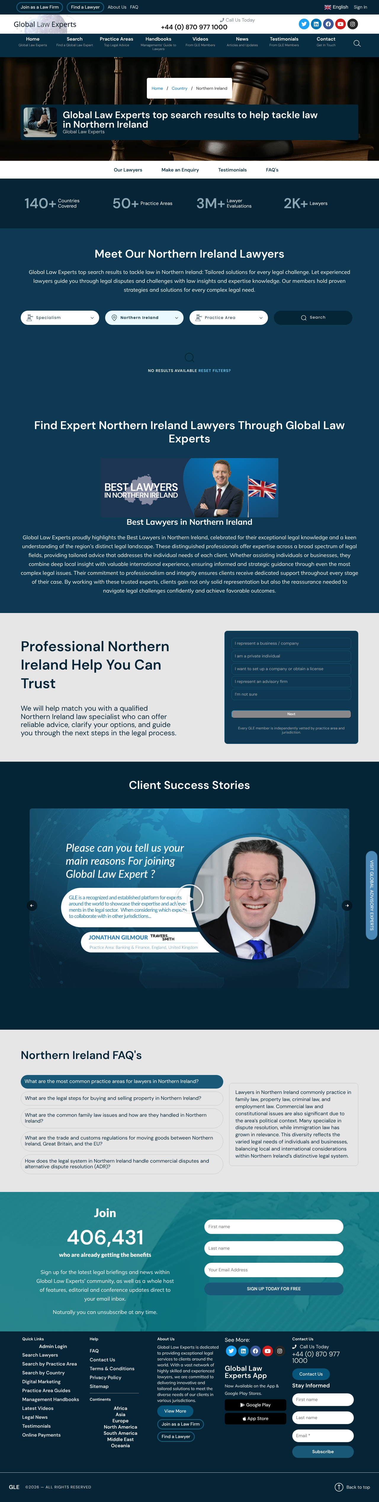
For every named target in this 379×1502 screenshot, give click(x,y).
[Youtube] (340, 24)
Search (318, 317)
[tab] (122, 1082)
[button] (189, 898)
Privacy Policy (105, 1377)
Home (157, 88)
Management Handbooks (50, 1399)
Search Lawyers (40, 1355)
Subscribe (323, 1452)
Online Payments (41, 1435)
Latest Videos (38, 1408)
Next (292, 714)
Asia (121, 1414)
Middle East (120, 1439)
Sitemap (99, 1386)
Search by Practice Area (49, 1364)
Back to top (358, 1487)
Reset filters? (214, 370)
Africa (120, 1408)
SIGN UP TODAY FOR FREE (274, 1289)
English (339, 7)
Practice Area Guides (46, 1390)
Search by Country (43, 1373)
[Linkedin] (316, 24)
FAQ (134, 7)
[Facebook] (328, 24)
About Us (117, 7)
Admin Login (53, 1346)
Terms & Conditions (112, 1368)
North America (120, 1427)
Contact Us (102, 1360)
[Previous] (32, 905)
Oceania (120, 1445)
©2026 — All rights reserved (58, 1487)
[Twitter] (304, 24)
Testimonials (36, 1426)
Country (179, 88)
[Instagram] (352, 24)
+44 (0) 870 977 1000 (194, 27)
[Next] (347, 905)
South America (120, 1433)
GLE (14, 1487)
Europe (121, 1420)
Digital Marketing (41, 1382)
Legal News (35, 1417)
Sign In (360, 7)
